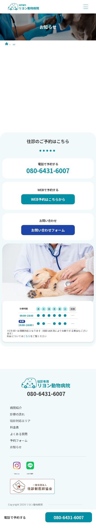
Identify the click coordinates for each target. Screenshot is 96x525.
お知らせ (16, 447)
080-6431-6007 (48, 170)
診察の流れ (17, 414)
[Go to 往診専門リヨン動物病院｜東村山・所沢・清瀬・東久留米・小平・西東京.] (7, 43)
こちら (26, 336)
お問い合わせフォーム (48, 230)
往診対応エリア (20, 421)
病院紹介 (16, 408)
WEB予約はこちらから (48, 199)
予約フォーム (18, 440)
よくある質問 (18, 434)
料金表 (14, 427)
